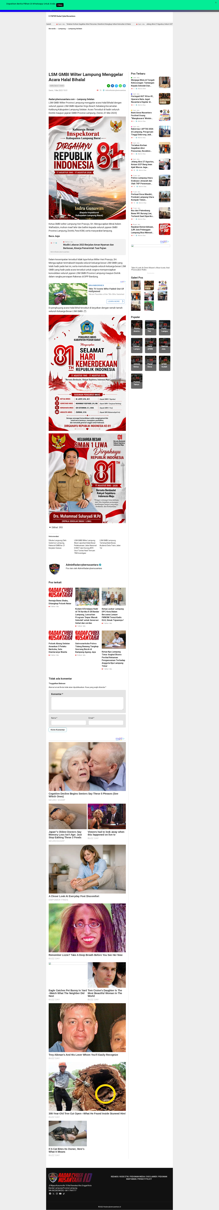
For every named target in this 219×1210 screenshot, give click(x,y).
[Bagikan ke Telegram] (124, 86)
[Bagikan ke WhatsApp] (120, 86)
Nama (54, 718)
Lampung (62, 29)
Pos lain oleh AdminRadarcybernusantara (84, 568)
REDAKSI (114, 1177)
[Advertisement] (109, 50)
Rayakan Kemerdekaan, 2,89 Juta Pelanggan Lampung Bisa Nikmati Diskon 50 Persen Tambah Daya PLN (142, 230)
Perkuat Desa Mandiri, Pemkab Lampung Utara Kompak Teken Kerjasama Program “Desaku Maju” (142, 197)
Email (91, 718)
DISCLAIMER (151, 1177)
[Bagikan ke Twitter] (116, 86)
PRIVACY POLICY (145, 1179)
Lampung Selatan (75, 29)
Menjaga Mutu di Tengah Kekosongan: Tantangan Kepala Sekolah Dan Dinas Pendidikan (142, 83)
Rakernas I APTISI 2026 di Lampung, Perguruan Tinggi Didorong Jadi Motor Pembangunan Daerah (142, 132)
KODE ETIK (124, 1177)
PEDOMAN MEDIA (137, 1177)
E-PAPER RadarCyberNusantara (62, 16)
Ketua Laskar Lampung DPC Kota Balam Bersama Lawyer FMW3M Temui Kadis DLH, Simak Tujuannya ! (113, 615)
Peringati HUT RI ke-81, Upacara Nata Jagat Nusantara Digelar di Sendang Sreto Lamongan (142, 99)
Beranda (52, 29)
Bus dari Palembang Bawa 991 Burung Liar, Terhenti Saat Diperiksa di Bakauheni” (142, 213)
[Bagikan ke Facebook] (112, 86)
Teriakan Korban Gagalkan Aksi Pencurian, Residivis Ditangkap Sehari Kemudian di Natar (140, 148)
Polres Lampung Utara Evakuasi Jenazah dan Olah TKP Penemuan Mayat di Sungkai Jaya (142, 181)
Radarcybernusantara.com (62, 99)
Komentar (57, 694)
